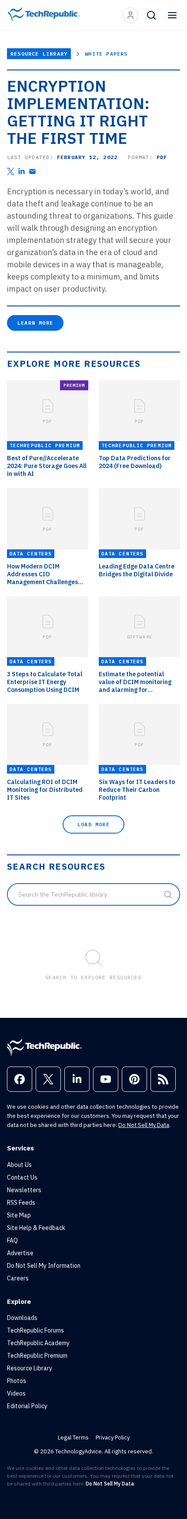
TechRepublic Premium (37, 1355)
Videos (16, 1393)
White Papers (106, 53)
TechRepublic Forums (35, 1330)
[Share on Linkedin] (21, 171)
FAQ (12, 1240)
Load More (93, 824)
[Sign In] (130, 15)
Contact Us (22, 1177)
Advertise (20, 1253)
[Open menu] (172, 15)
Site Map (19, 1215)
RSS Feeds (21, 1203)
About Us (19, 1165)
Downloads (22, 1318)
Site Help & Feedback (36, 1228)
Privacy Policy (113, 1437)
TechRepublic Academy (38, 1343)
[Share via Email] (32, 171)
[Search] (151, 15)
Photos (16, 1381)
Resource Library (38, 53)
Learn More (35, 322)
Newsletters (24, 1190)
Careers (18, 1278)
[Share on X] (10, 171)
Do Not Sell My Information (43, 1266)
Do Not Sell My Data (143, 1125)
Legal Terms (73, 1437)
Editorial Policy (27, 1406)
